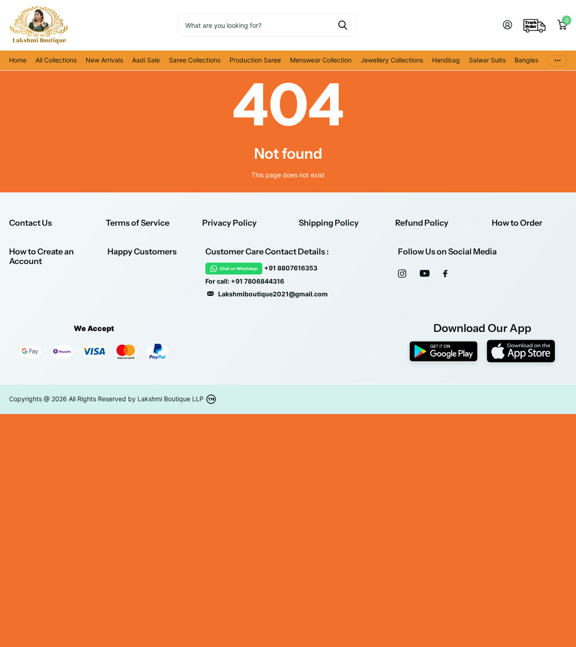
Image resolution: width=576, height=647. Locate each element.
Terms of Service (137, 223)
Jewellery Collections (392, 60)
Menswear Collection (321, 60)
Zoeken (342, 25)
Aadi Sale (146, 60)
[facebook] (445, 273)
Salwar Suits (487, 60)
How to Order (517, 223)
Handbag (446, 60)
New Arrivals (104, 60)
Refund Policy (422, 223)
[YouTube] (424, 273)
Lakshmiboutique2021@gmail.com (273, 294)
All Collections (56, 60)
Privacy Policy (229, 223)
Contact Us (30, 223)
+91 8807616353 (290, 268)
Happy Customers (142, 252)
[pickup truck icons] (534, 25)
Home (17, 60)
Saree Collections (194, 60)
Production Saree (255, 60)
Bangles (526, 60)
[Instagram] (402, 273)
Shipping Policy (329, 223)
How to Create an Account (41, 256)
